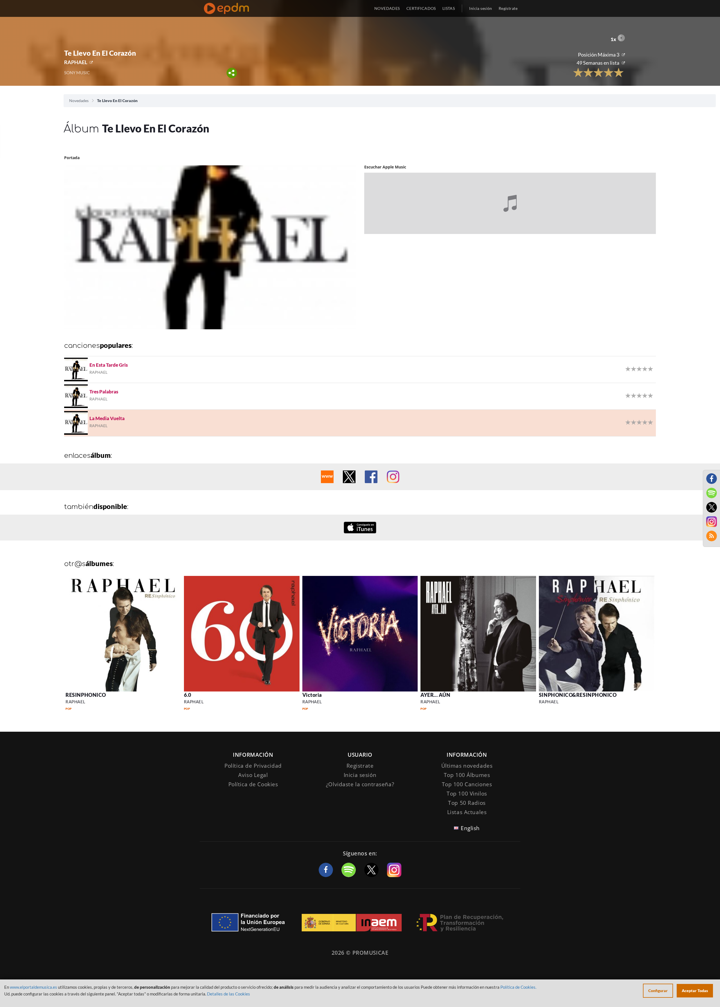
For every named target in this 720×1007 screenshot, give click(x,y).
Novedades (79, 100)
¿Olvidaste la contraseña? (360, 784)
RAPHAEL (75, 62)
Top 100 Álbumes (467, 775)
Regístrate (508, 8)
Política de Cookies (253, 784)
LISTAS (448, 8)
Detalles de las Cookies (228, 993)
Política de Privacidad (253, 765)
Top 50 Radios (466, 802)
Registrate (360, 765)
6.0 (187, 695)
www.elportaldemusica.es (33, 987)
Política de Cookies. (518, 987)
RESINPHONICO (86, 695)
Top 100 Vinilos (467, 793)
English (470, 828)
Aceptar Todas (695, 990)
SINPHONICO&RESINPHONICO (577, 695)
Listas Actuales (467, 812)
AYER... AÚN (435, 695)
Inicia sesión (480, 8)
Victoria (312, 695)
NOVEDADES (387, 8)
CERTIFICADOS (421, 8)
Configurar (658, 990)
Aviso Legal (253, 775)
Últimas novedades (467, 765)
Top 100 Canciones (467, 784)
